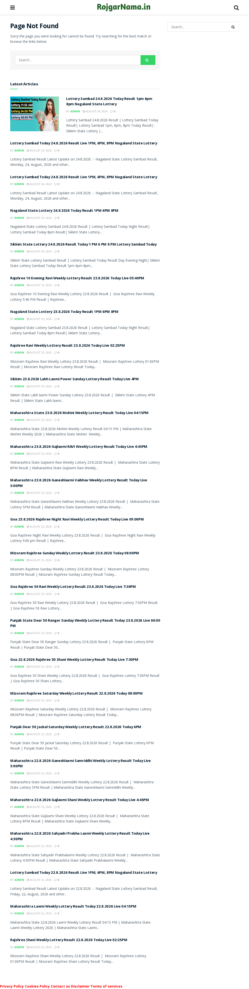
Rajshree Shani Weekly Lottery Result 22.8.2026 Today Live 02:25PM (68, 940)
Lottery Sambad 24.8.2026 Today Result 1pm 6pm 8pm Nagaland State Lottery (109, 102)
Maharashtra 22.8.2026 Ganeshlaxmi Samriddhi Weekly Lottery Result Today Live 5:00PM (80, 764)
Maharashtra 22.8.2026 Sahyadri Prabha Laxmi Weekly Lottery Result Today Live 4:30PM (80, 836)
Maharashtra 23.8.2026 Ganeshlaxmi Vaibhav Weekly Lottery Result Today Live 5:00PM (78, 483)
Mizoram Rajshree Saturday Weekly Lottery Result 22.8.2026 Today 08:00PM (76, 694)
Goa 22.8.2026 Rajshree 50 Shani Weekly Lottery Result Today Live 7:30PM (74, 660)
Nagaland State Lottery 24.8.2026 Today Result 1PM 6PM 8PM (64, 211)
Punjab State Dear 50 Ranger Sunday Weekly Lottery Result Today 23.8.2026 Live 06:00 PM (85, 623)
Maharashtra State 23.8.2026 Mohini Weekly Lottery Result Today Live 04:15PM (79, 413)
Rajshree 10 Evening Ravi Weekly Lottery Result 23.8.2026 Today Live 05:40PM (77, 278)
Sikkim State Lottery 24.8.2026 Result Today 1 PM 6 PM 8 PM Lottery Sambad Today (83, 245)
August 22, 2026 (40, 666)
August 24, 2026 (96, 111)
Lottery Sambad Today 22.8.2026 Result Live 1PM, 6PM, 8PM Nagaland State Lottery (83, 873)
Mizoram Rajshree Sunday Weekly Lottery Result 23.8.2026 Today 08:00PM (74, 553)
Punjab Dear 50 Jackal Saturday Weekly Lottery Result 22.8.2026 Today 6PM (75, 727)
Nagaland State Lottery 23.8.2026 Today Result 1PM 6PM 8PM (64, 312)
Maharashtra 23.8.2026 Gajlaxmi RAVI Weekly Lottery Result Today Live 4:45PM (78, 447)
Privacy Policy (12, 986)
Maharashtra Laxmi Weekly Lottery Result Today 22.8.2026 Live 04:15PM (73, 907)
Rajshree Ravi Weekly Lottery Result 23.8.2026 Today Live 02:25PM (67, 346)
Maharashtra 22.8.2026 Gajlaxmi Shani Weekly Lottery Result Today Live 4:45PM (79, 800)
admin (75, 111)
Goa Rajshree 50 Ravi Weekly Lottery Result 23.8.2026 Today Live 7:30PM (73, 587)
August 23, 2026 (40, 285)
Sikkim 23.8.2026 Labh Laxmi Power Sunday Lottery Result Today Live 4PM (74, 379)
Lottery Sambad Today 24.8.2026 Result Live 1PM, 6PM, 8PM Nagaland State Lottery (83, 144)
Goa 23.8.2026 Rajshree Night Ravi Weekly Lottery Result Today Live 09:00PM (77, 520)
